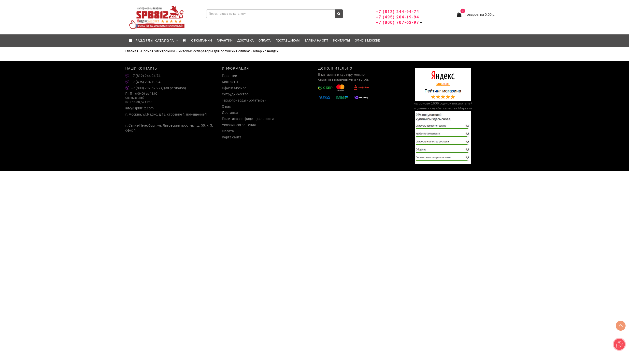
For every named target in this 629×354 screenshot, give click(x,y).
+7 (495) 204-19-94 (397, 17)
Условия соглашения (239, 125)
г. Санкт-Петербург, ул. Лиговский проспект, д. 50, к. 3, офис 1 (169, 127)
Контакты (341, 40)
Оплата (264, 40)
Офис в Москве (367, 40)
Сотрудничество (235, 94)
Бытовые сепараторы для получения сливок (214, 51)
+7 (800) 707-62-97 (397, 22)
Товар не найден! (266, 51)
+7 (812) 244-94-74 (397, 11)
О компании (201, 40)
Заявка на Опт (316, 40)
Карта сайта (232, 137)
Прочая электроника (158, 51)
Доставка (245, 40)
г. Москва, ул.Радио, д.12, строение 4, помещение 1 (166, 114)
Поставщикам (287, 40)
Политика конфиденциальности (248, 119)
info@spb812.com (139, 108)
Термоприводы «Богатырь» (244, 100)
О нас (226, 106)
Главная (132, 51)
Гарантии (224, 40)
